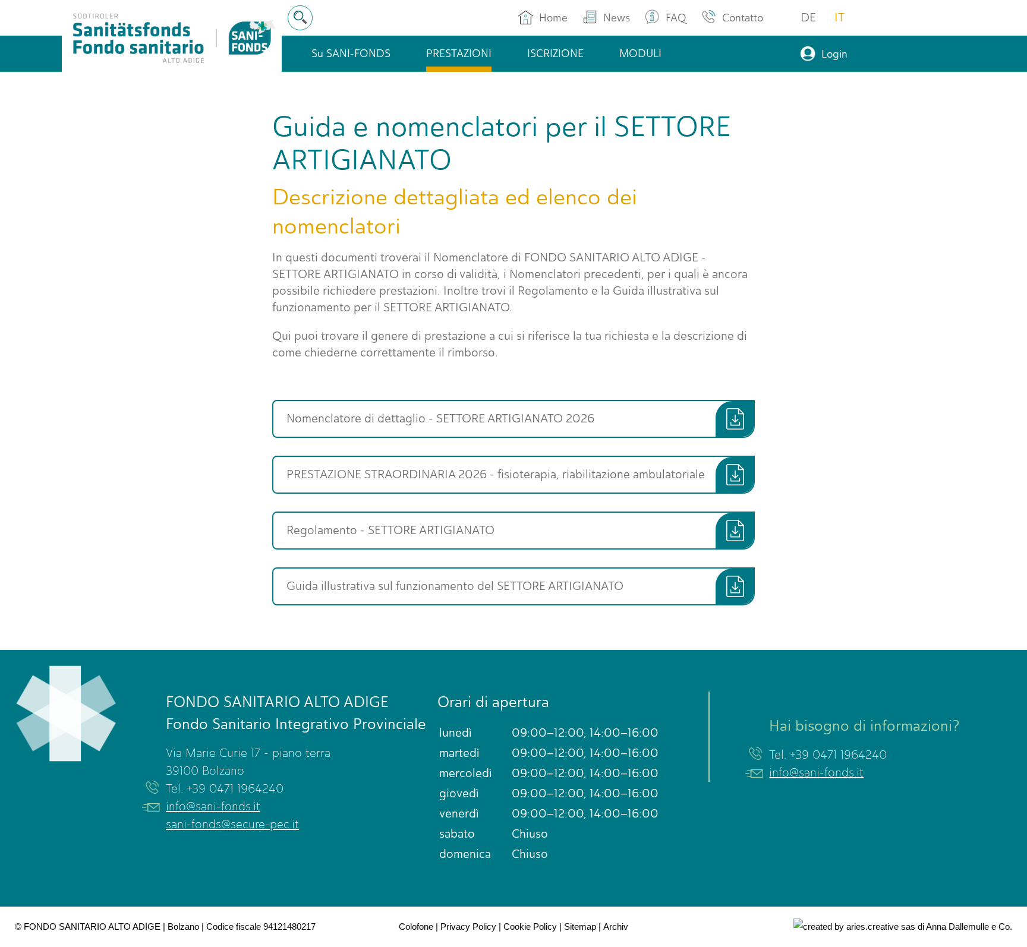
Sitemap (580, 926)
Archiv (615, 926)
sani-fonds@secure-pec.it (232, 824)
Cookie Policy (530, 926)
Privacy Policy (468, 926)
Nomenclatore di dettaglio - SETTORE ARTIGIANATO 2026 (440, 419)
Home (553, 18)
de (808, 18)
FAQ (676, 18)
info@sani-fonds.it (213, 806)
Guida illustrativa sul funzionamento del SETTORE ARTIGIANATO (454, 586)
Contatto (742, 18)
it (839, 18)
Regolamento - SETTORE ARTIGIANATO (390, 530)
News (616, 18)
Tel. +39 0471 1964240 (224, 789)
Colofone (416, 926)
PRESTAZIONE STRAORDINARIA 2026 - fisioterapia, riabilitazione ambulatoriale (495, 474)
